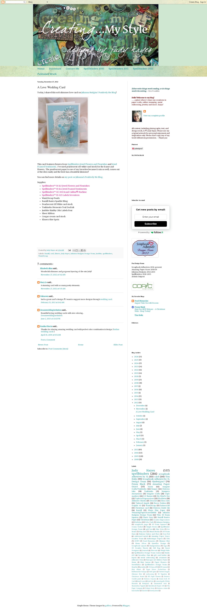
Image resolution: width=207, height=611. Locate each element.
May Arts (142, 532)
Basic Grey (148, 517)
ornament (163, 558)
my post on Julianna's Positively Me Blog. (83, 177)
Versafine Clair (144, 555)
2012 (136, 403)
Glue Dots (160, 529)
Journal (145, 550)
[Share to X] (79, 250)
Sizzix (150, 487)
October (139, 416)
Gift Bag (156, 548)
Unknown (44, 296)
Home (40, 68)
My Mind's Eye (163, 496)
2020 (136, 376)
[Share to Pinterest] (84, 250)
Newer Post (43, 345)
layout (134, 558)
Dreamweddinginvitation (51, 315)
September (141, 419)
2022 (136, 370)
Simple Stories (152, 527)
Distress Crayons (150, 579)
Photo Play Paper (156, 510)
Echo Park (149, 522)
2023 (136, 366)
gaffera (108, 606)
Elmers (57, 254)
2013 (136, 399)
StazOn (134, 567)
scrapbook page (141, 524)
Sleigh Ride (165, 550)
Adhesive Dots (137, 560)
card (52, 254)
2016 (136, 389)
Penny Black (140, 307)
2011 (136, 450)
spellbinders (107, 254)
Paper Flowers (161, 562)
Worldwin (162, 498)
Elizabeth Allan (46, 268)
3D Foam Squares (159, 524)
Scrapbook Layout (139, 546)
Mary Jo (43, 282)
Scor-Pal (166, 534)
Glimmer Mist (164, 541)
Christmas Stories (138, 576)
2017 (136, 386)
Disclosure (55, 68)
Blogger (126, 606)
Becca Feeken (160, 503)
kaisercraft (165, 505)
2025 (136, 360)
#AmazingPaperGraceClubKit (144, 512)
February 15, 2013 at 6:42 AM (52, 302)
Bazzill (47, 254)
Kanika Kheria (46, 326)
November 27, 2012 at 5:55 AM (53, 289)
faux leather (136, 591)
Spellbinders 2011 (118, 68)
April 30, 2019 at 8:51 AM (51, 335)
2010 (136, 453)
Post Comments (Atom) (58, 349)
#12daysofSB (153, 567)
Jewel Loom (141, 581)
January (139, 445)
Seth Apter (152, 572)
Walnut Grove (150, 588)
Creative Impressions (161, 520)
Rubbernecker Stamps (139, 572)
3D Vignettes (162, 574)
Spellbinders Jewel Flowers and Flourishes (87, 164)
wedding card (106, 299)
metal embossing (148, 558)
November (141, 409)
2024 (136, 363)
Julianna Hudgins (163, 522)
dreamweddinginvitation (50, 310)
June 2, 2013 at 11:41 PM (50, 319)
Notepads (145, 583)
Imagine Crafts (153, 494)
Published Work (47, 74)
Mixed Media (154, 532)
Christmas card (142, 508)
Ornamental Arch (160, 583)
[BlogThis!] (76, 250)
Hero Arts (165, 501)
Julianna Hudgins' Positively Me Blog (98, 92)
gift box (149, 529)
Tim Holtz (139, 315)
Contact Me (72, 68)
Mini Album (136, 569)
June (138, 429)
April (138, 435)
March (139, 439)
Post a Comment (48, 340)
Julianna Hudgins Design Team (83, 254)
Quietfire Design (159, 543)
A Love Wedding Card (145, 412)
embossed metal (141, 536)
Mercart (154, 550)
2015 (136, 393)
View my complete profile (154, 116)
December (140, 406)
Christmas (145, 520)
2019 (136, 380)
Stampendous (154, 546)
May (138, 432)
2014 (136, 396)
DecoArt (153, 501)
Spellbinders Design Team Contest (148, 553)
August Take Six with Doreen (146, 303)
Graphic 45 (136, 505)
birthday (138, 522)
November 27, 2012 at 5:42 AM (53, 275)
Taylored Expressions (144, 498)
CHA (168, 539)
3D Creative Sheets (140, 548)
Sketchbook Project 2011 (156, 586)
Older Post (118, 345)
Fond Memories (141, 301)
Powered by (144, 232)
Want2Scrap (43, 256)
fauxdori (145, 591)
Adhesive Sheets (139, 501)
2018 (136, 383)
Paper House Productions (156, 569)
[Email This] (74, 250)
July (138, 426)
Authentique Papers (155, 539)
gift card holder (160, 555)
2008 (136, 459)
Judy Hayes (65, 254)
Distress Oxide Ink (161, 508)
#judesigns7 (158, 481)
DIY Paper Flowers (154, 576)
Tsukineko (148, 491)
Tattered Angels (143, 503)
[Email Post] (69, 250)
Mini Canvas (145, 562)
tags (165, 546)
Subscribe (151, 224)
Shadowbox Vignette (139, 586)
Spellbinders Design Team (156, 565)
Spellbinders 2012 (143, 68)
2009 (136, 456)
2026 (136, 357)
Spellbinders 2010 (94, 68)
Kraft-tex (150, 581)
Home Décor (140, 543)
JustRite (99, 254)
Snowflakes (136, 565)
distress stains (162, 588)
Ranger (154, 489)
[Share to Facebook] (82, 250)
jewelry (143, 567)
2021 (136, 373)
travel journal (154, 591)
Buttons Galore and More (149, 534)
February (140, 442)
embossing (150, 574)
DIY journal (164, 567)
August (139, 422)
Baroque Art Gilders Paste (156, 560)
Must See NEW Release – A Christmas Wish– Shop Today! (150, 310)
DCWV (136, 541)
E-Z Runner (148, 496)
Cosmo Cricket (137, 527)
